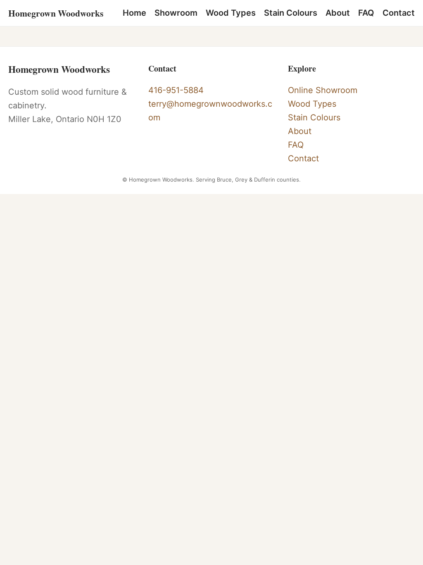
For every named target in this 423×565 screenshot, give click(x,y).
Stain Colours (290, 13)
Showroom (175, 13)
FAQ (366, 13)
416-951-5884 (176, 90)
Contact (399, 13)
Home (134, 13)
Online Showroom (322, 90)
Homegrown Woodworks (55, 13)
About (338, 13)
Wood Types (231, 13)
